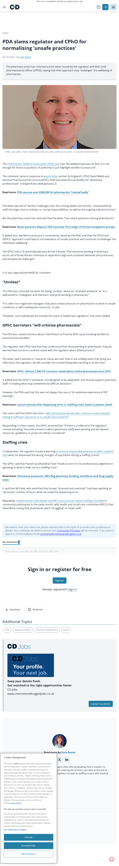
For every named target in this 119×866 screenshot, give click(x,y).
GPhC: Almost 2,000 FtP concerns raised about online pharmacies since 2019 (64, 371)
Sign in (72, 589)
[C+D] (15, 7)
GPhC (7, 630)
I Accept (28, 837)
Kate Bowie (25, 57)
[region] (28, 808)
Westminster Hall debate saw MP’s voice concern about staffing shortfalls (61, 500)
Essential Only (29, 845)
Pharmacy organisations (46, 630)
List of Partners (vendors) (15, 830)
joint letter (52, 176)
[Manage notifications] (111, 859)
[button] (98, 7)
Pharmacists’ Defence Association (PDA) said (33, 164)
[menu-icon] (4, 7)
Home (5, 32)
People (66, 630)
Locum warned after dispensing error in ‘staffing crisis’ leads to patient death (64, 404)
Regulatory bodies (23, 630)
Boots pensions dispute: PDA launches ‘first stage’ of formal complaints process (66, 227)
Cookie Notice (16, 803)
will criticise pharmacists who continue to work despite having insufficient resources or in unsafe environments (56, 415)
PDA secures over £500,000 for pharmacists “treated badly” (53, 192)
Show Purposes (28, 854)
